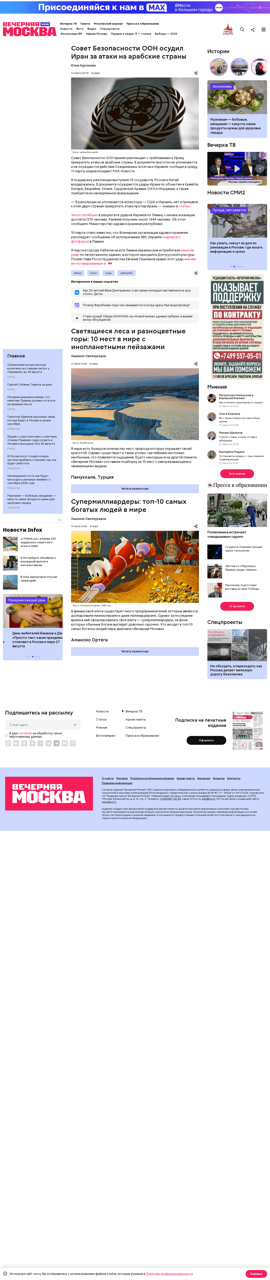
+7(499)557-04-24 (170, 798)
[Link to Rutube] (65, 743)
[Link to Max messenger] (8, 743)
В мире (95, 73)
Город (11, 376)
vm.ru (177, 795)
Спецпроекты (110, 29)
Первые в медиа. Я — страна (131, 34)
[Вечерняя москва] (49, 794)
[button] (10, 610)
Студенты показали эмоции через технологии (243, 548)
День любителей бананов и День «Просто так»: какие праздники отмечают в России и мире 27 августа (32, 639)
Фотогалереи (105, 735)
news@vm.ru (109, 802)
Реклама (122, 778)
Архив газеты (135, 719)
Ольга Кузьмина (230, 413)
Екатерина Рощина (231, 451)
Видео (91, 29)
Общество (13, 428)
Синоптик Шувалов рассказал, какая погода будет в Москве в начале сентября (31, 420)
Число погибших (84, 215)
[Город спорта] (228, 29)
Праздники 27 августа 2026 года (33, 611)
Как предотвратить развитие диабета (237, 221)
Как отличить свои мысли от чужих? (241, 402)
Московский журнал (108, 24)
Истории (218, 51)
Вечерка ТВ (68, 24)
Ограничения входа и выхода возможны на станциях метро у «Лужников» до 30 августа (28, 368)
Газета (85, 24)
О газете (108, 778)
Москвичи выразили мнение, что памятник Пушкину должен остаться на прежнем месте (31, 400)
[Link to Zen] (32, 743)
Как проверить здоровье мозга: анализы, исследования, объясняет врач (237, 97)
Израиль (126, 273)
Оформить (206, 740)
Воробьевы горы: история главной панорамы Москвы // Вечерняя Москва (239, 67)
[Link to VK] (16, 743)
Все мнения (237, 474)
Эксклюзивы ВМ (71, 34)
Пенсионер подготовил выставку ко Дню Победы (242, 587)
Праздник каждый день (26, 600)
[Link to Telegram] (48, 743)
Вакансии (203, 778)
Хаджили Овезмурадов (88, 356)
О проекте (237, 606)
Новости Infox (22, 529)
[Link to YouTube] (40, 743)
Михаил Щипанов (230, 432)
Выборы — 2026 (166, 34)
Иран (77, 273)
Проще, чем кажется (229, 210)
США (108, 273)
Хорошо (256, 1274)
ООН (93, 273)
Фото (80, 29)
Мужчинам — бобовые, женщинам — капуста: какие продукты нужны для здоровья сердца (31, 499)
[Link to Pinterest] (73, 743)
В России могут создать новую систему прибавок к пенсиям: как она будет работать (31, 459)
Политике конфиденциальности (169, 1274)
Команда (219, 778)
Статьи (101, 719)
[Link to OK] (24, 743)
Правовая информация (117, 783)
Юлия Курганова (83, 65)
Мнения (217, 386)
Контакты (233, 778)
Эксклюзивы (222, 86)
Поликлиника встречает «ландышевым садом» (226, 534)
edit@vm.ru (208, 798)
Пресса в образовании (142, 24)
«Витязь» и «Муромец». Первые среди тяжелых (241, 568)
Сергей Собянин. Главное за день (29, 384)
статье (184, 206)
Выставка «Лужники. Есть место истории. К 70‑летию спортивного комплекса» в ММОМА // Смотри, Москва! (219, 67)
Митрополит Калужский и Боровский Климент (236, 397)
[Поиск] (242, 29)
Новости (66, 29)
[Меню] (263, 29)
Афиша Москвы (96, 34)
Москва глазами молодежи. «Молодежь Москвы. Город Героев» (237, 169)
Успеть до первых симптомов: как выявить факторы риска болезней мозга (234, 123)
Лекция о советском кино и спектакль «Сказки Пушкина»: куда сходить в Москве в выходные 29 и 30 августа (32, 440)
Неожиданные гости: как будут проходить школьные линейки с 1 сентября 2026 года (29, 479)
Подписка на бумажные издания (152, 778)
